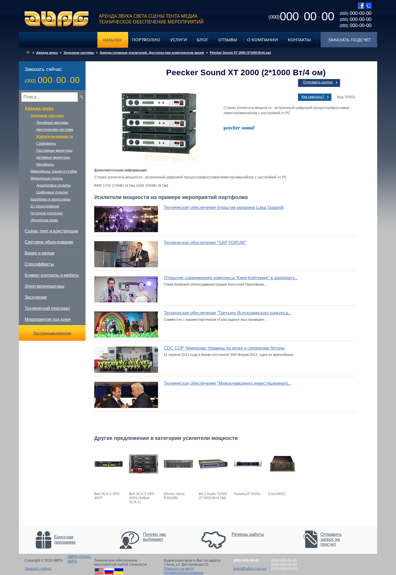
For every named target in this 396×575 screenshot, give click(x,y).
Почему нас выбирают (154, 537)
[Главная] (28, 52)
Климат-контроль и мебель (52, 275)
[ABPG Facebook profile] (361, 8)
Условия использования (184, 573)
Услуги (178, 39)
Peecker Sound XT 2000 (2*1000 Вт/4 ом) (240, 52)
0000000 (301, 16)
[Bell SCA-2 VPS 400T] (108, 477)
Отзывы (227, 39)
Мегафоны (45, 164)
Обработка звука (44, 220)
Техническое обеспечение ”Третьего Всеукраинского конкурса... (227, 312)
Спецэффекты (39, 263)
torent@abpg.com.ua (249, 569)
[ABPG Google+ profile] (368, 8)
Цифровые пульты (52, 192)
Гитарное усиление (46, 213)
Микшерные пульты (46, 178)
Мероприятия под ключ (48, 319)
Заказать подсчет (349, 39)
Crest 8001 (277, 494)
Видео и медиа (39, 252)
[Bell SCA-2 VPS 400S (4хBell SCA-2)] (143, 477)
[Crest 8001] (282, 477)
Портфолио (146, 39)
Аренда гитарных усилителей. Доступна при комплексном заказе (152, 52)
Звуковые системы (78, 52)
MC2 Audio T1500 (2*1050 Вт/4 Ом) (213, 496)
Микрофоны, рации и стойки (53, 171)
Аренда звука (47, 52)
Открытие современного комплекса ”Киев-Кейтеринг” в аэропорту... (231, 277)
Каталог (112, 40)
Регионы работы (248, 534)
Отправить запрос (318, 82)
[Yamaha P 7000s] (247, 477)
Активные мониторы (53, 157)
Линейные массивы (52, 123)
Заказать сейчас (38, 569)
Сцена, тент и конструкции (51, 230)
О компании (262, 39)
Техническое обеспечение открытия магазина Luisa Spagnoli (224, 207)
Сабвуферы (46, 143)
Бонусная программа (64, 539)
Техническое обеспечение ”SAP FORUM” (205, 242)
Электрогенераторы (44, 286)
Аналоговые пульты (53, 185)
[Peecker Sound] (289, 128)
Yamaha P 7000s (246, 494)
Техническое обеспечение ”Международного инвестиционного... (227, 383)
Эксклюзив (36, 297)
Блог (202, 39)
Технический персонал (47, 308)
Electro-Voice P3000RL (174, 496)
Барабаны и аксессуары (50, 199)
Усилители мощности (54, 137)
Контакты (299, 39)
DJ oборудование (44, 206)
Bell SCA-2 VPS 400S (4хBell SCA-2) (141, 498)
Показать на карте (179, 569)
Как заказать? (312, 97)
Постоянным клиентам (52, 333)
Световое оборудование (49, 241)
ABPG (57, 18)
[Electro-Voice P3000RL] (178, 477)
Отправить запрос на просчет (331, 539)
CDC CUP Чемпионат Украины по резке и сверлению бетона (224, 347)
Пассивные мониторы (54, 150)
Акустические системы (54, 130)
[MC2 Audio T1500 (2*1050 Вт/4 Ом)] (213, 477)
